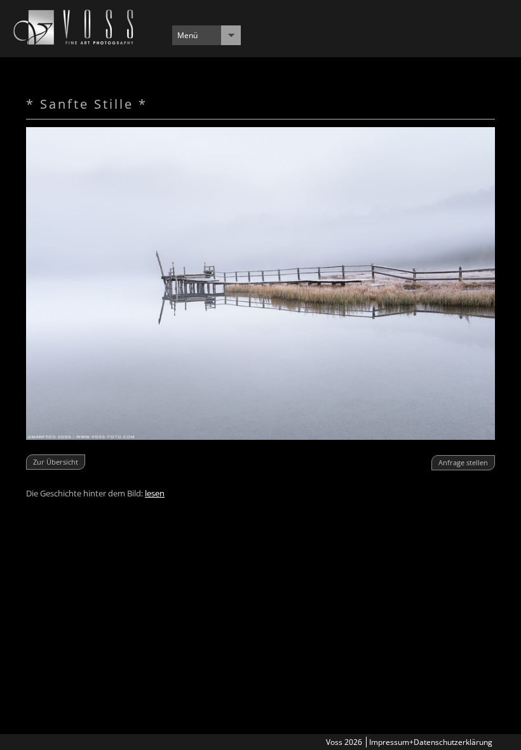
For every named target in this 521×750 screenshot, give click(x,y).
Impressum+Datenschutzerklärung (430, 742)
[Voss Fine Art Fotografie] (73, 42)
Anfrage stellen (463, 462)
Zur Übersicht (55, 462)
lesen (155, 493)
